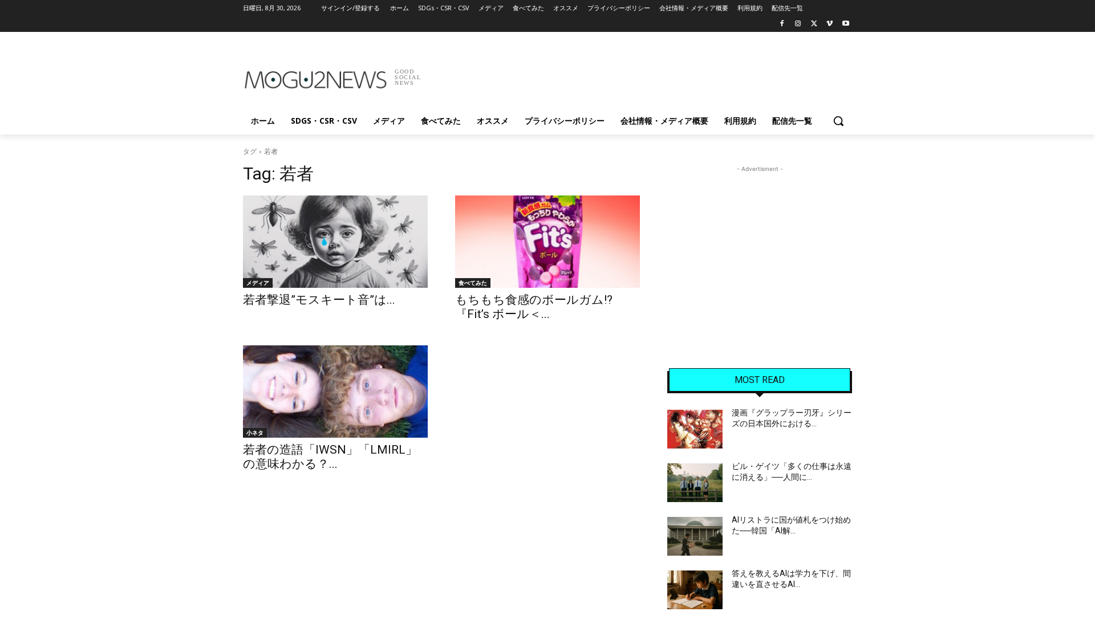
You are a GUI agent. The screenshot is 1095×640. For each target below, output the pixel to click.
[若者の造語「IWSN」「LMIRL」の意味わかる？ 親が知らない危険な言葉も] (335, 391)
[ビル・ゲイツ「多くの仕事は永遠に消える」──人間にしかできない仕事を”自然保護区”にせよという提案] (695, 482)
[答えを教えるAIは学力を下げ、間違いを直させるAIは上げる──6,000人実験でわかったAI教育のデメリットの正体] (695, 589)
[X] (814, 24)
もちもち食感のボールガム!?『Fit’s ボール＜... (534, 307)
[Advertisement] (633, 73)
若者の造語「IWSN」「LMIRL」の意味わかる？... (330, 457)
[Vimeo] (829, 24)
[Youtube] (845, 24)
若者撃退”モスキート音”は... (319, 300)
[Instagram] (798, 24)
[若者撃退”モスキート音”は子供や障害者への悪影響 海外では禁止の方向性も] (335, 241)
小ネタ (254, 433)
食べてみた (473, 283)
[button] (838, 120)
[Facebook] (782, 24)
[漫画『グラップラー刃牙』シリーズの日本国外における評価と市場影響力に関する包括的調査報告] (695, 429)
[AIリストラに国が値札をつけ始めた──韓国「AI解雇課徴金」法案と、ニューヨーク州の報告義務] (695, 536)
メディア (257, 283)
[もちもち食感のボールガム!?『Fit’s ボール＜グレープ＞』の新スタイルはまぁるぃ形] (547, 241)
